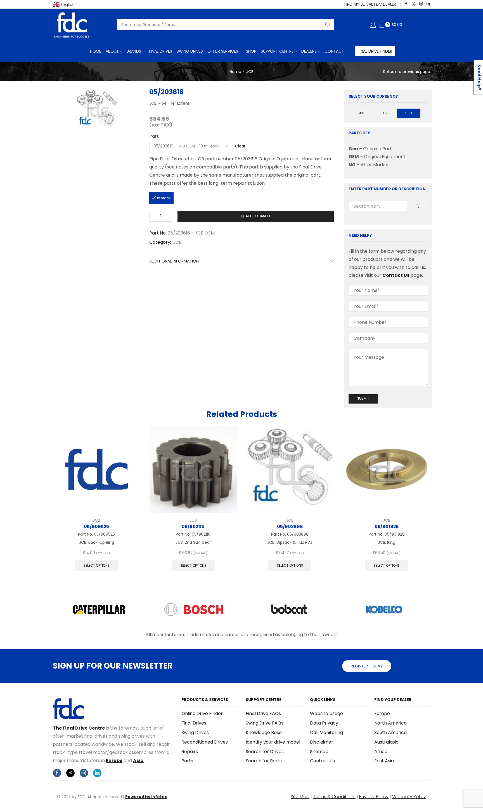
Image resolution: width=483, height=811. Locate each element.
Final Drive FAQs (263, 714)
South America (390, 732)
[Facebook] (406, 4)
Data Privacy (324, 723)
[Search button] (328, 24)
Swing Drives (190, 51)
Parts (187, 761)
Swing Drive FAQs (264, 723)
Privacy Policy (374, 796)
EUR (384, 113)
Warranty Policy (409, 796)
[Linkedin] (428, 4)
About (112, 51)
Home (95, 51)
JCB (250, 71)
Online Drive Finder (202, 714)
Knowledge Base (264, 732)
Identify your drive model (273, 742)
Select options (97, 565)
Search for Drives (265, 751)
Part (154, 136)
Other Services (222, 51)
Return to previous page (406, 71)
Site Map (300, 796)
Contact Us (395, 275)
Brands (134, 51)
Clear (240, 146)
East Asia (384, 761)
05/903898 (290, 526)
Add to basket (258, 216)
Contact (334, 51)
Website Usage (326, 714)
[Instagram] (421, 4)
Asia (138, 760)
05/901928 (387, 526)
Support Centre (277, 51)
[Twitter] (413, 4)
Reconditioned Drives (204, 742)
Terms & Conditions (334, 796)
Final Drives (160, 51)
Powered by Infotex (146, 797)
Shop (251, 51)
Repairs (189, 751)
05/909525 (96, 526)
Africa (380, 751)
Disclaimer (321, 742)
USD (408, 113)
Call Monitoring (326, 732)
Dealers (309, 51)
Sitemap (319, 751)
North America (390, 723)
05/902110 (193, 526)
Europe (114, 760)
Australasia (386, 742)
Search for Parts (264, 761)
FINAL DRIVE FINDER (375, 51)
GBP (360, 113)
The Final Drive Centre (79, 728)
